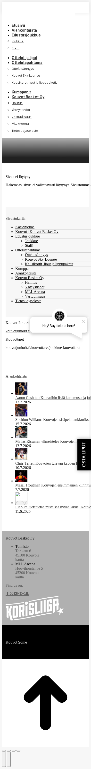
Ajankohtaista (25, 273)
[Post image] (21, 393)
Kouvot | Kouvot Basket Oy (36, 232)
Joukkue (31, 241)
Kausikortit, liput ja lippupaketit (49, 264)
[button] (38, 18)
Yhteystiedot (34, 287)
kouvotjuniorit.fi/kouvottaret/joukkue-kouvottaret (43, 347)
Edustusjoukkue (27, 236)
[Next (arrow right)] (9, 759)
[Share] (9, 750)
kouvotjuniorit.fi (18, 331)
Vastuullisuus (35, 296)
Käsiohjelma (24, 227)
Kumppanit (24, 268)
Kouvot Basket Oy (29, 278)
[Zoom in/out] (18, 750)
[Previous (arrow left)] (4, 759)
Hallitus (31, 282)
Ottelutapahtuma (28, 250)
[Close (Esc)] (4, 750)
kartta (19, 559)
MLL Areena (35, 292)
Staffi (29, 245)
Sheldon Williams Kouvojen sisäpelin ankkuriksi (52, 419)
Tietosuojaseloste (28, 301)
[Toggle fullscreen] (14, 750)
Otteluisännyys (36, 255)
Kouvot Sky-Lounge (41, 259)
